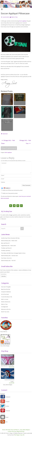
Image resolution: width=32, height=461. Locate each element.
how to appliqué (23, 21)
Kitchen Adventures (5, 300)
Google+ (8, 400)
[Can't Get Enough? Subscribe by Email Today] (2, 417)
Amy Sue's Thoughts (6, 285)
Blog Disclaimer (20, 430)
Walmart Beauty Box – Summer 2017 (9, 254)
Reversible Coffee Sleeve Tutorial (20, 95)
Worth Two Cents (5, 310)
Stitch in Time (14, 17)
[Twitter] (14, 204)
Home (3, 428)
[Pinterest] (17, 204)
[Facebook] (10, 204)
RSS (6, 421)
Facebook (8, 396)
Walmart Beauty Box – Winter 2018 (9, 239)
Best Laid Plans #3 (5, 242)
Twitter (7, 405)
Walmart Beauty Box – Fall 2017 (8, 259)
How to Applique (7, 94)
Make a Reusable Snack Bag (20, 108)
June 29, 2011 (6, 17)
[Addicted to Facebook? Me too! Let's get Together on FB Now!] (2, 397)
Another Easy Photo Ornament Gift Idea (10, 237)
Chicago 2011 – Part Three (8, 141)
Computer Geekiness (6, 290)
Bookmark (5, 133)
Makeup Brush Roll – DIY (7, 107)
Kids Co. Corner (4, 298)
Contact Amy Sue (12, 430)
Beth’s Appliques (8, 151)
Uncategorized (4, 305)
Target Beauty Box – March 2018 (8, 244)
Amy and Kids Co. (15, 428)
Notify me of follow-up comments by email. (13, 189)
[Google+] (21, 204)
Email (7, 416)
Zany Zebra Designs (7, 383)
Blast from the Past (5, 288)
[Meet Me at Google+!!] (2, 402)
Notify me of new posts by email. (10, 192)
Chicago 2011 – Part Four (25, 141)
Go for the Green (5, 293)
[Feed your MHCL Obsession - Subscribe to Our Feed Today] (2, 422)
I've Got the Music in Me (6, 295)
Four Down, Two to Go (6, 257)
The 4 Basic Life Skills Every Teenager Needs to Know (13, 252)
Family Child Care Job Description (7, 120)
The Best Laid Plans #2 (6, 247)
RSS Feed (8, 428)
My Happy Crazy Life (19, 434)
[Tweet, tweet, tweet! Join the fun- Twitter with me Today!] (2, 406)
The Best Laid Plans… (6, 249)
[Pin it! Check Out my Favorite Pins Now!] (2, 411)
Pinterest (8, 409)
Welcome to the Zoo (6, 308)
